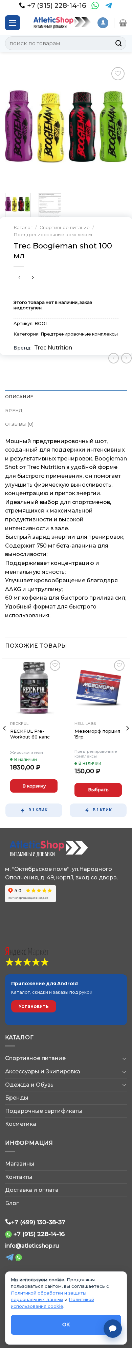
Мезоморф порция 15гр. (97, 734)
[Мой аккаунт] (102, 23)
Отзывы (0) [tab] (19, 424)
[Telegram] (108, 5)
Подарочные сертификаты (44, 1111)
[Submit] (119, 43)
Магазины (20, 1163)
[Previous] (16, 126)
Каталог (23, 227)
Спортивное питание (65, 227)
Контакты (18, 1177)
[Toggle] (124, 1058)
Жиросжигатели (26, 752)
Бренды (16, 1097)
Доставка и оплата (32, 1190)
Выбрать (98, 789)
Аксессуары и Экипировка (42, 1071)
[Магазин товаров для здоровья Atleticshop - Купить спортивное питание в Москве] (61, 23)
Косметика (20, 1124)
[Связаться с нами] (113, 1328)
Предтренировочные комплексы (53, 234)
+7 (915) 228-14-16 (39, 1233)
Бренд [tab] (14, 410)
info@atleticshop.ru (32, 1246)
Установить (34, 1006)
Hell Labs (85, 723)
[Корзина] (123, 22)
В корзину (34, 786)
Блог (12, 1203)
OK (66, 1324)
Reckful (19, 723)
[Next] (116, 126)
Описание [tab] (19, 396)
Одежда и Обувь (29, 1085)
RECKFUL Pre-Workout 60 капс (30, 734)
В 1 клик (37, 810)
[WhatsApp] (95, 5)
